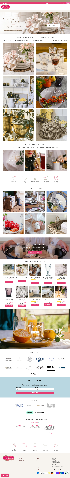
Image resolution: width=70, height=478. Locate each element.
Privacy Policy (38, 467)
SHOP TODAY (35, 332)
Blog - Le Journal (22, 460)
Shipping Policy (38, 462)
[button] (21, 7)
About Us (20, 458)
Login (64, 3)
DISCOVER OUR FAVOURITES (35, 252)
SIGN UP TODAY (35, 392)
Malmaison (7, 472)
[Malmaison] (5, 7)
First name (18, 387)
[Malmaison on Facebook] (53, 469)
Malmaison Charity (22, 462)
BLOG (6, 3)
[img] (35, 421)
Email (36, 387)
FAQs (36, 460)
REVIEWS (2, 3)
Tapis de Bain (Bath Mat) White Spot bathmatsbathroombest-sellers (35, 292)
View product (9, 282)
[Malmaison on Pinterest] (56, 469)
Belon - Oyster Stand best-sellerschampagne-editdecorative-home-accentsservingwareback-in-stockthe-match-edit (9, 270)
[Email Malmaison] (60, 469)
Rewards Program (39, 465)
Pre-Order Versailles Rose (52, 23)
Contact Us (37, 458)
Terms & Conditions (39, 469)
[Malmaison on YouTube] (55, 469)
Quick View (8, 272)
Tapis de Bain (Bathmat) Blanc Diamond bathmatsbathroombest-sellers (61, 270)
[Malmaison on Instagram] (58, 469)
